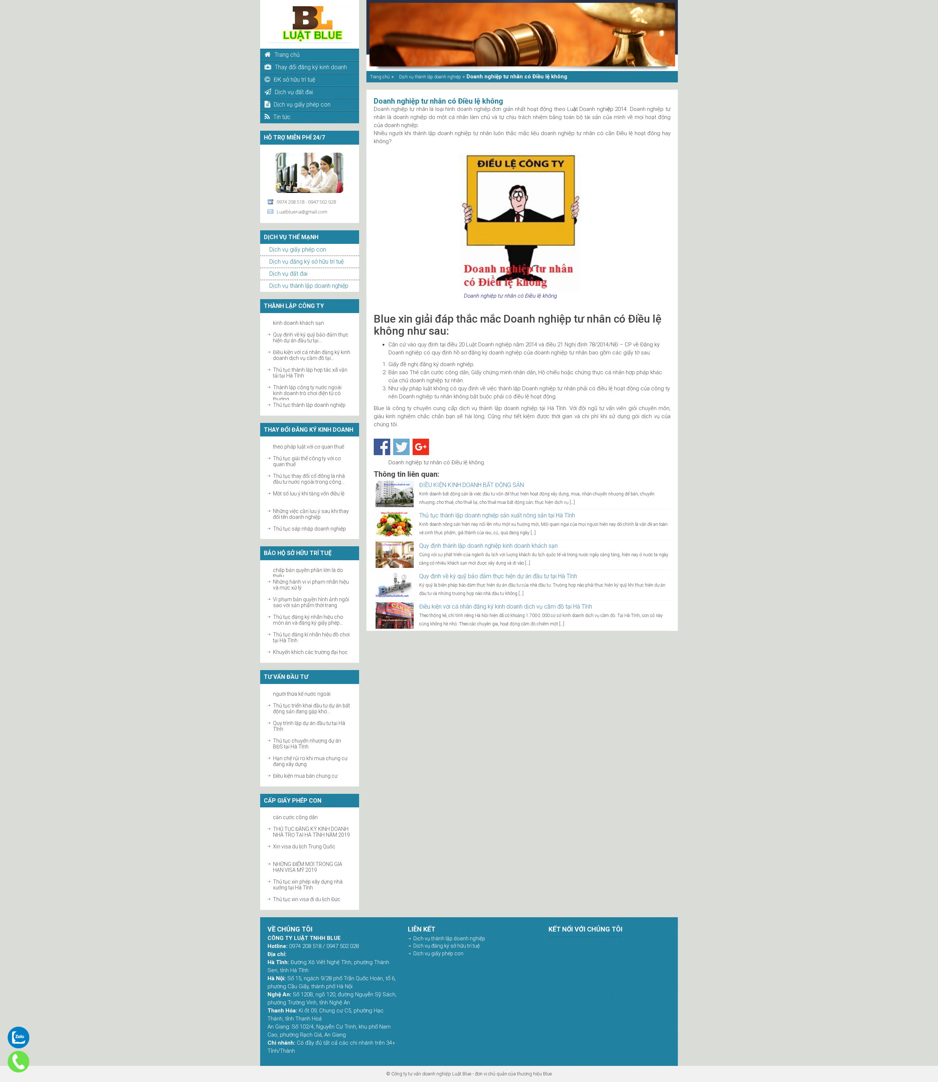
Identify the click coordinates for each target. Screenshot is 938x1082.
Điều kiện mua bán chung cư (305, 766)
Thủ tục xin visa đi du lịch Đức (306, 890)
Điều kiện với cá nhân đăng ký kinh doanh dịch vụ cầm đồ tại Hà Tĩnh (505, 606)
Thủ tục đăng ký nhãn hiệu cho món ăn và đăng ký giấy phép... (308, 610)
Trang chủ (380, 76)
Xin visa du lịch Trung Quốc (304, 837)
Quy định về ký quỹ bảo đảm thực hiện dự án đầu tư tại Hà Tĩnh (498, 576)
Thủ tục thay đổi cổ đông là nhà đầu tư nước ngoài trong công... (309, 469)
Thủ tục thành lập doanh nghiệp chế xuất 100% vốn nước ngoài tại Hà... (311, 401)
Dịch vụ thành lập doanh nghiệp (308, 285)
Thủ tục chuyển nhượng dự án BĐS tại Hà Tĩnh (307, 734)
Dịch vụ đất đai (288, 273)
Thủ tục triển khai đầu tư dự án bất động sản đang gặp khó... (311, 699)
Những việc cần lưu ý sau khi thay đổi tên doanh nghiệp (311, 504)
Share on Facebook (382, 447)
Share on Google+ (421, 447)
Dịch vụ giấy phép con (297, 249)
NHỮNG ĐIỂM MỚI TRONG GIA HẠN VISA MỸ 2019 (307, 857)
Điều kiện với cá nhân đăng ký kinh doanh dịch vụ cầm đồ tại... (311, 346)
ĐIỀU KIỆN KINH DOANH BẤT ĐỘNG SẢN (471, 484)
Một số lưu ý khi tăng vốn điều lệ (308, 484)
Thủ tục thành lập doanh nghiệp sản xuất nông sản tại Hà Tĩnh (497, 515)
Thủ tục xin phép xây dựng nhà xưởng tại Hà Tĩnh (308, 875)
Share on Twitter (401, 447)
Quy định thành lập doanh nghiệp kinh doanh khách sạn (488, 545)
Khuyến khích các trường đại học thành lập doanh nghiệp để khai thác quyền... (310, 648)
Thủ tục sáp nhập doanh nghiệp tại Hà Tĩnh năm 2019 (309, 522)
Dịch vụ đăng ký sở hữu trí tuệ (306, 261)
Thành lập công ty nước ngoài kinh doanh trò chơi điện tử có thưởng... (307, 384)
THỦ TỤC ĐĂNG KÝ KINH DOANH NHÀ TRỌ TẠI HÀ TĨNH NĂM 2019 (311, 822)
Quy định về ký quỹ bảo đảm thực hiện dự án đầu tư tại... (310, 328)
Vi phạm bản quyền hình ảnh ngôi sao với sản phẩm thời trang (311, 593)
